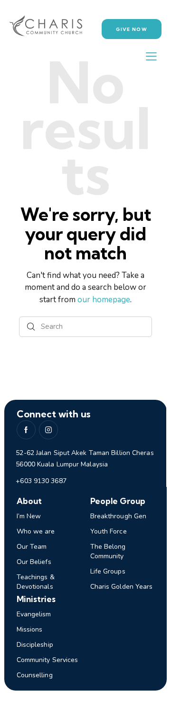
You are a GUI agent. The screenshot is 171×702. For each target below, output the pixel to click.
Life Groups (107, 571)
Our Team (32, 546)
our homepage (103, 299)
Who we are (36, 531)
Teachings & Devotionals (36, 582)
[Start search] (31, 326)
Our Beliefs (34, 561)
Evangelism (34, 614)
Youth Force (108, 531)
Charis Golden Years (121, 586)
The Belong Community (108, 551)
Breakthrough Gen (118, 516)
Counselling (35, 675)
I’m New (29, 516)
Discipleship (35, 644)
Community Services (47, 659)
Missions (30, 629)
